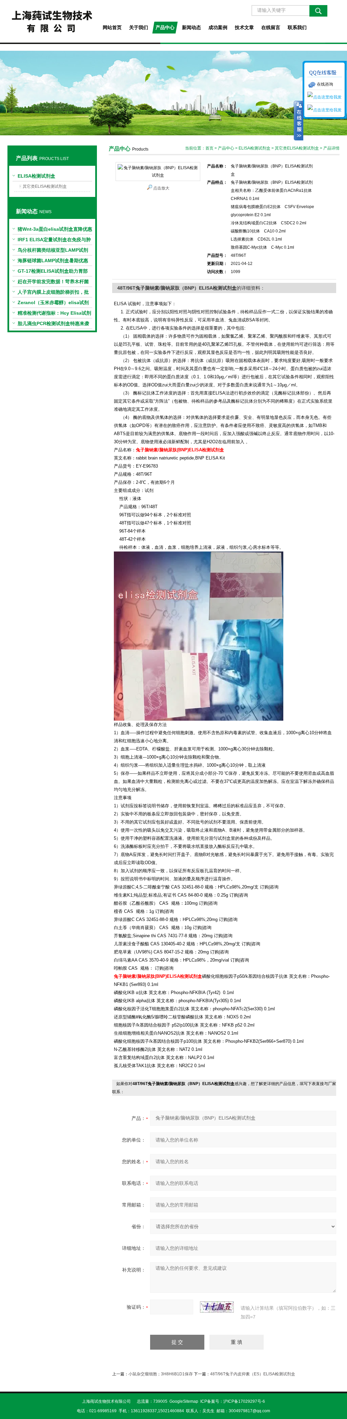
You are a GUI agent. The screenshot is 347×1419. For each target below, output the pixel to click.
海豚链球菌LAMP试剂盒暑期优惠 (53, 260)
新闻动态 (191, 27)
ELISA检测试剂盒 (36, 176)
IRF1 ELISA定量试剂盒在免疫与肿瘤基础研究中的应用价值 (54, 241)
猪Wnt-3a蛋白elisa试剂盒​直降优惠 (55, 229)
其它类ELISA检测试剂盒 (45, 186)
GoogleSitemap (183, 1401)
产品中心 (165, 27)
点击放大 (161, 188)
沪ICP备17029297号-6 (244, 1401)
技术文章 (244, 27)
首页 (209, 148)
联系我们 (297, 27)
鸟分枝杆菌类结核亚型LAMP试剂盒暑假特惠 (53, 251)
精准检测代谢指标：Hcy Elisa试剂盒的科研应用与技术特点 (54, 314)
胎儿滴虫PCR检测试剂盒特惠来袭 (53, 323)
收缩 (298, 121)
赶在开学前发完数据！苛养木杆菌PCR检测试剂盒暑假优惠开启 (53, 283)
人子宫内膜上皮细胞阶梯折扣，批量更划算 (53, 293)
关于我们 (138, 27)
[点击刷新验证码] (217, 1307)
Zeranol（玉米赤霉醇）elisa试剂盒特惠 (53, 304)
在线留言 (270, 27)
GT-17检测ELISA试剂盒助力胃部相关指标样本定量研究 (53, 272)
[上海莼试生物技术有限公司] (52, 21)
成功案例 (217, 27)
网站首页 (112, 27)
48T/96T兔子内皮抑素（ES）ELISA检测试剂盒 (252, 1374)
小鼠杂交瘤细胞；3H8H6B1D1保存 (160, 1374)
